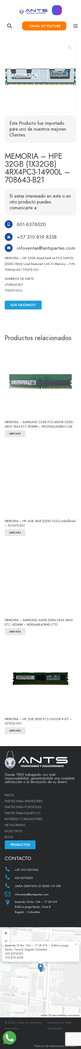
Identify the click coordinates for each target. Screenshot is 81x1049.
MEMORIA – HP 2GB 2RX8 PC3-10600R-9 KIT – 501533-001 (38, 721)
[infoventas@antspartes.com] (11, 248)
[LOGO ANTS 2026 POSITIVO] (33, 10)
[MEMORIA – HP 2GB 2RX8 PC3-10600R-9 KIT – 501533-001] (40, 679)
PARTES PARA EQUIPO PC (23, 813)
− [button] (5, 940)
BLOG (9, 837)
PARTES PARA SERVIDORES (24, 801)
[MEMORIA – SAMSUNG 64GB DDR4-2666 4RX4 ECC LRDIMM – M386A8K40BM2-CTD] (40, 580)
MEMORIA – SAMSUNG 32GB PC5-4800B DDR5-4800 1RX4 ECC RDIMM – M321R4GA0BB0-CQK (39, 424)
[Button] (57, 10)
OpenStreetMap (59, 1015)
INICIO (9, 795)
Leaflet (43, 1015)
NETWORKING (15, 825)
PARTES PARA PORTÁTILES (23, 807)
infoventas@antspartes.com (46, 247)
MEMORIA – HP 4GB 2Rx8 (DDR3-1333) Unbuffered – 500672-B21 (40, 523)
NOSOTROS (13, 831)
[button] (9, 26)
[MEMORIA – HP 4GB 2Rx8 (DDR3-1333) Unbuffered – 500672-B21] (40, 480)
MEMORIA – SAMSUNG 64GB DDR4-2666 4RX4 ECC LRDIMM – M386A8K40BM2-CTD (39, 622)
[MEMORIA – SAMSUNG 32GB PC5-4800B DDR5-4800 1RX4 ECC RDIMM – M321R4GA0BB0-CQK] (40, 381)
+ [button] (5, 933)
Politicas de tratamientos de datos (55, 1046)
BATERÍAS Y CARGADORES (23, 819)
